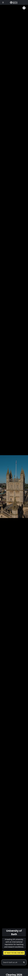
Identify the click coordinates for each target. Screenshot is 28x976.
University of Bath (14, 2)
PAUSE (24, 8)
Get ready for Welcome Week (14, 953)
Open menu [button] (3, 2)
